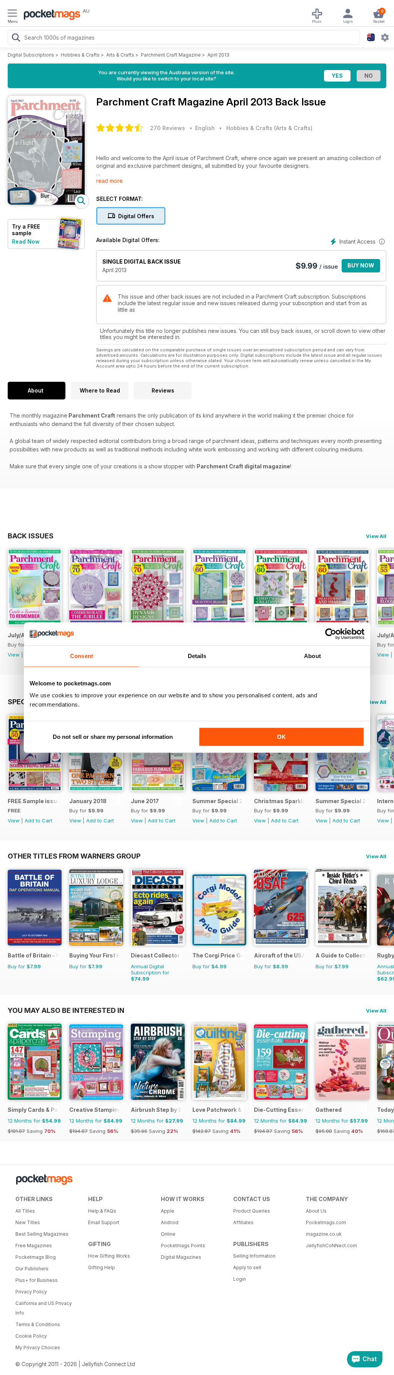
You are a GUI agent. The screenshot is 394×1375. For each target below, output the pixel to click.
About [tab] (312, 656)
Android (170, 1222)
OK (281, 736)
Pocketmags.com (326, 1222)
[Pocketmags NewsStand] (50, 15)
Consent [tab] (81, 656)
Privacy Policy (31, 1292)
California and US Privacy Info (43, 1308)
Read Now (26, 241)
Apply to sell (247, 1267)
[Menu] (12, 14)
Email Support (103, 1222)
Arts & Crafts (120, 55)
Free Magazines (33, 1245)
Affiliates (243, 1222)
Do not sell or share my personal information (113, 736)
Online (168, 1234)
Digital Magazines (181, 1257)
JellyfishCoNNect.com (331, 1245)
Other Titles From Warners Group (74, 856)
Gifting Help (101, 1267)
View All (376, 536)
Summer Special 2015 (218, 801)
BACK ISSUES (30, 536)
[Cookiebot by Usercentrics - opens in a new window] (330, 634)
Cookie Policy (31, 1336)
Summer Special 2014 (341, 801)
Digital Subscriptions (31, 55)
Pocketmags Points (183, 1245)
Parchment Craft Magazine (171, 55)
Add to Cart (38, 820)
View (14, 655)
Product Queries (251, 1211)
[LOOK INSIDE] (46, 202)
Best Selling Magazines (41, 1234)
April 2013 (218, 55)
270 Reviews (167, 128)
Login (239, 1279)
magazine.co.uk (324, 1234)
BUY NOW (360, 265)
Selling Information (254, 1256)
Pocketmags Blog (35, 1257)
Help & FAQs (102, 1211)
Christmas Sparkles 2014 (279, 801)
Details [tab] (197, 656)
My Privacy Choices (37, 1347)
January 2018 (88, 801)
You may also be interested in (66, 1010)
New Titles (27, 1222)
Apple (167, 1211)
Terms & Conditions (37, 1324)
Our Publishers (31, 1268)
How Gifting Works (109, 1256)
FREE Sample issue (33, 801)
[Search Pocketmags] (16, 38)
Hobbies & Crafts (80, 55)
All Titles (25, 1211)
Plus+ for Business (36, 1280)
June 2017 (145, 801)
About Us (316, 1211)
